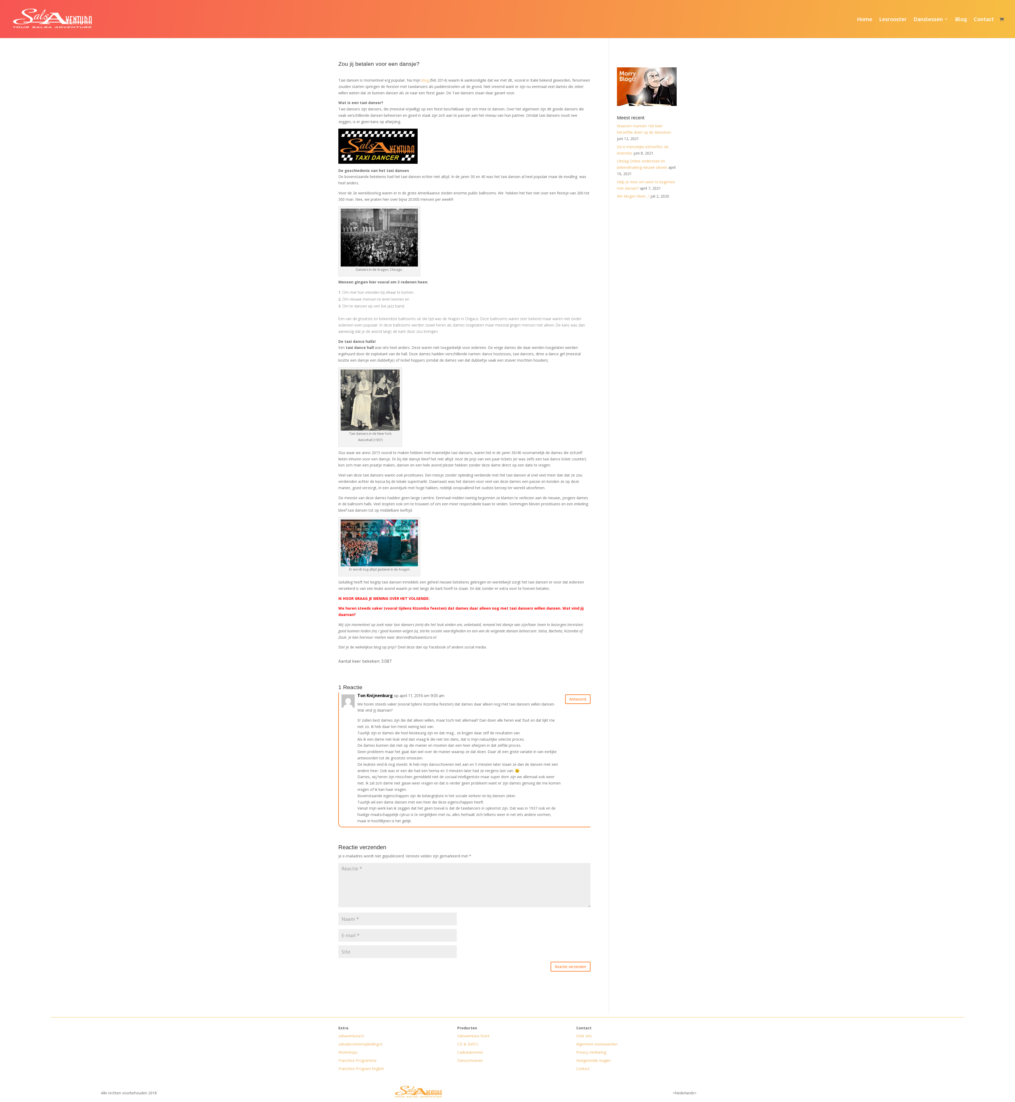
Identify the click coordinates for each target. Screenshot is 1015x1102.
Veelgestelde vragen (593, 1060)
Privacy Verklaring (591, 1052)
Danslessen (928, 19)
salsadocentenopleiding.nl (360, 1044)
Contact (984, 19)
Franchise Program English (361, 1068)
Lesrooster (893, 19)
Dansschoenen (470, 1060)
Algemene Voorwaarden (596, 1044)
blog (425, 80)
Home (864, 19)
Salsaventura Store (473, 1035)
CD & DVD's (467, 1044)
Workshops (348, 1052)
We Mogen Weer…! (633, 196)
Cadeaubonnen (470, 1052)
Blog (961, 19)
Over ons (584, 1035)
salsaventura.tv (351, 1035)
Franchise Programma (357, 1060)
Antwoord (577, 699)
